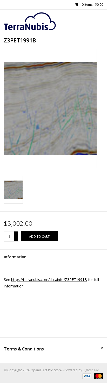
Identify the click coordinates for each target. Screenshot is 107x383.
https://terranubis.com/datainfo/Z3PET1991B (49, 279)
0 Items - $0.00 (92, 4)
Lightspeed (91, 370)
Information (15, 256)
